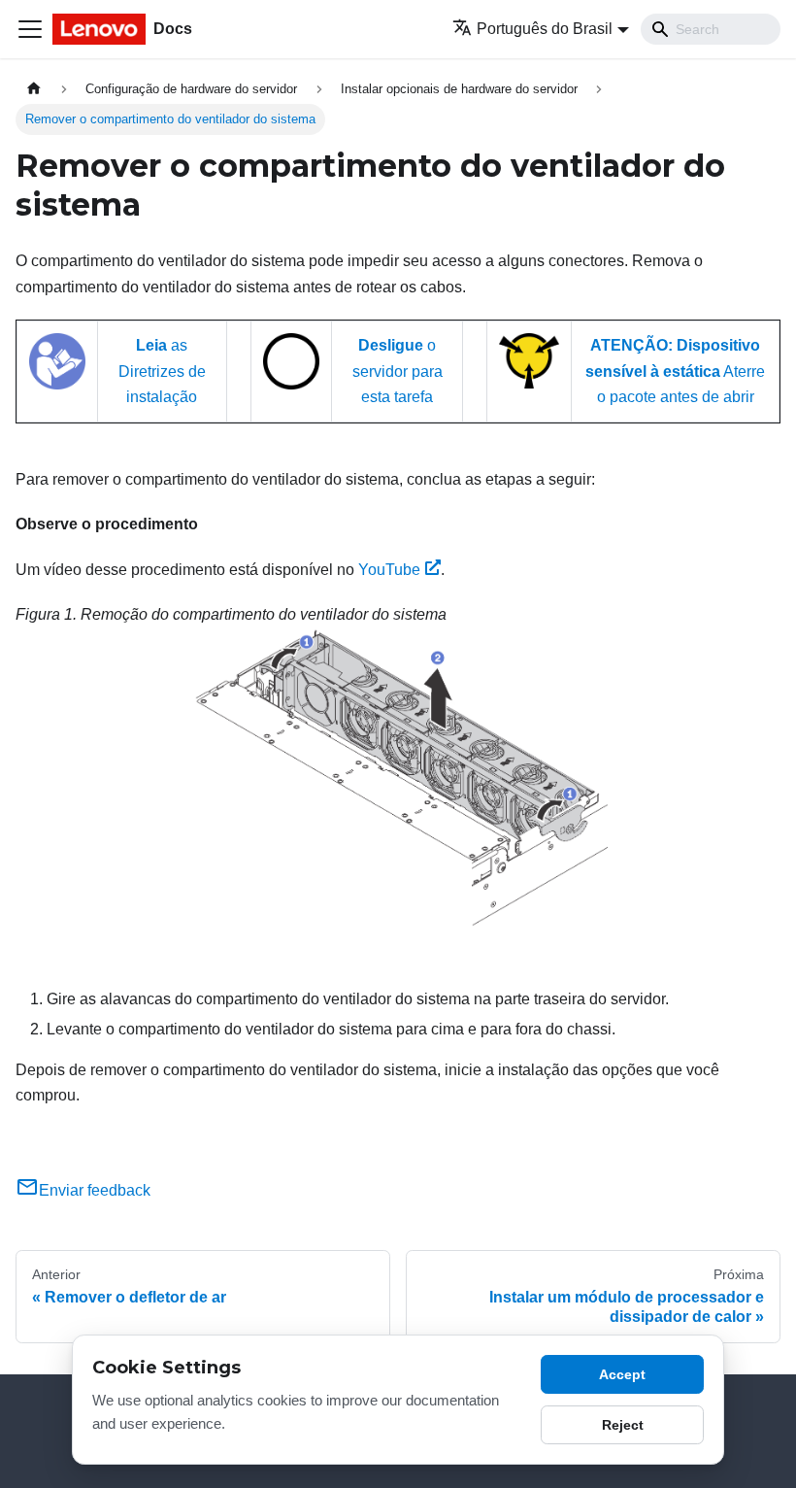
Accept (622, 1374)
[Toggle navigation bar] (30, 29)
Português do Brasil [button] (545, 28)
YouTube (389, 569)
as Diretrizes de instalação (162, 371)
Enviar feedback (94, 1190)
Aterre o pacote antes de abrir (675, 371)
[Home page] (34, 89)
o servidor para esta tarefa (397, 371)
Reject (623, 1425)
